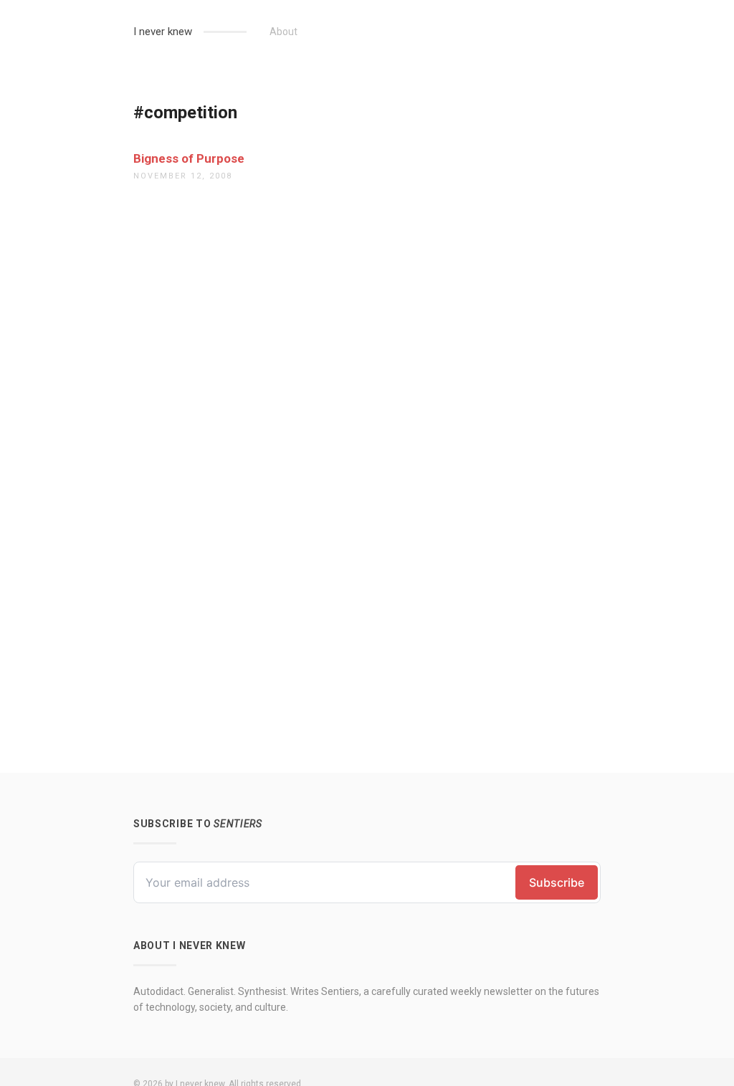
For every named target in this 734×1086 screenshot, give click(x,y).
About (283, 31)
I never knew (162, 31)
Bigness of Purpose (188, 158)
